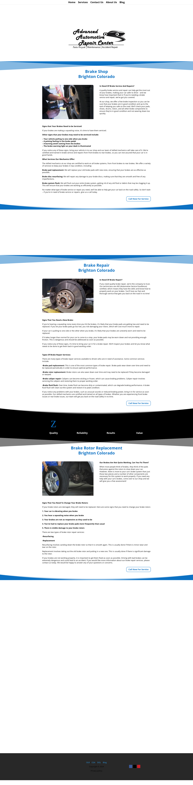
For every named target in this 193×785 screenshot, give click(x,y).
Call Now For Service (138, 198)
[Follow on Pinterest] (138, 766)
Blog (122, 3)
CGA (93, 762)
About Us (111, 3)
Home (71, 3)
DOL (99, 762)
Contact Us (96, 3)
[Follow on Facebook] (130, 766)
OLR (88, 762)
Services (83, 3)
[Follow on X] (134, 766)
